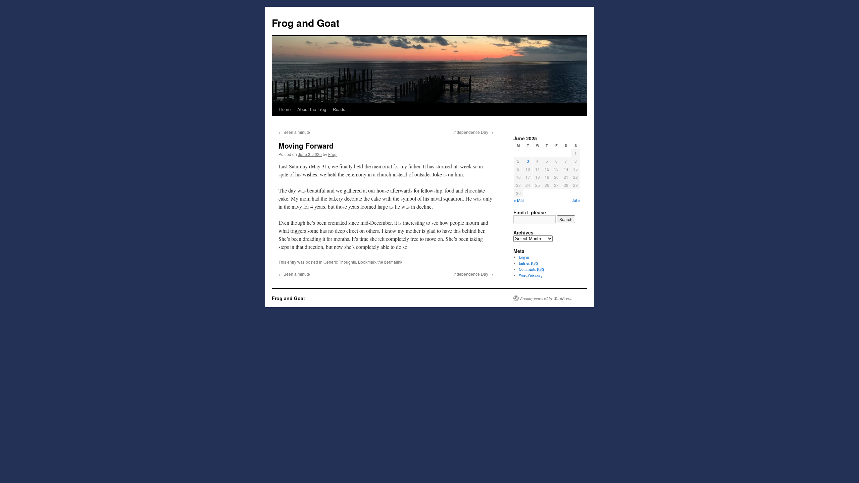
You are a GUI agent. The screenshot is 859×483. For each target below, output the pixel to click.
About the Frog (311, 109)
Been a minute (294, 132)
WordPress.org (531, 275)
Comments (531, 269)
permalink (393, 262)
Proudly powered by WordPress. (546, 298)
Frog (332, 154)
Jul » (576, 200)
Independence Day (473, 132)
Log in (524, 257)
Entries (528, 263)
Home (285, 109)
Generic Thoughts (339, 262)
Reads (339, 109)
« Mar (519, 200)
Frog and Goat (306, 22)
